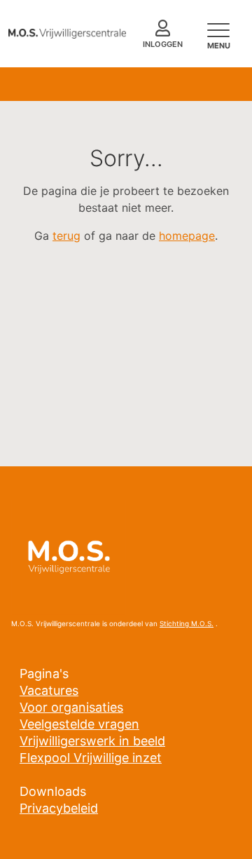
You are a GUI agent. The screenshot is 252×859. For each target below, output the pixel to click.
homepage (187, 236)
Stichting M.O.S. (187, 623)
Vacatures (49, 690)
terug (66, 236)
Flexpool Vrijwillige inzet (91, 757)
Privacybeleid (59, 808)
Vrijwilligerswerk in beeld (92, 740)
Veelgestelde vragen (79, 724)
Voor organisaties (71, 707)
